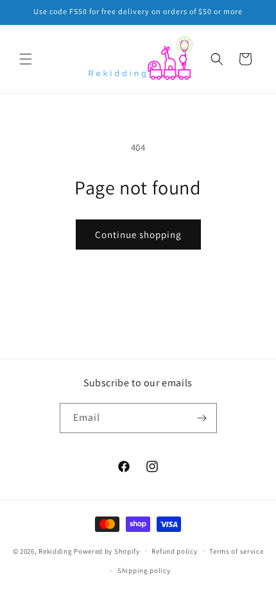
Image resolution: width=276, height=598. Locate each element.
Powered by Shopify (107, 550)
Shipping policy (144, 570)
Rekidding (55, 550)
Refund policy (174, 551)
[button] (26, 59)
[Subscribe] (202, 418)
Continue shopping (138, 234)
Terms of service (236, 551)
